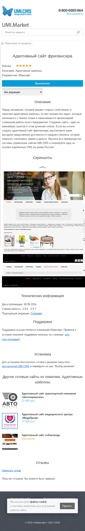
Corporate (36, 313)
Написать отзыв (11, 470)
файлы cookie (38, 501)
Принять (67, 505)
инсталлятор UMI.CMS (15, 366)
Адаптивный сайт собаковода (41, 435)
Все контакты (75, 13)
